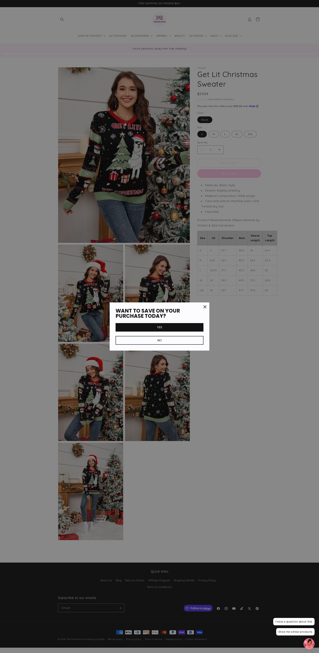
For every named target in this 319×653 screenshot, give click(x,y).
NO (159, 340)
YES (159, 327)
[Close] (204, 306)
